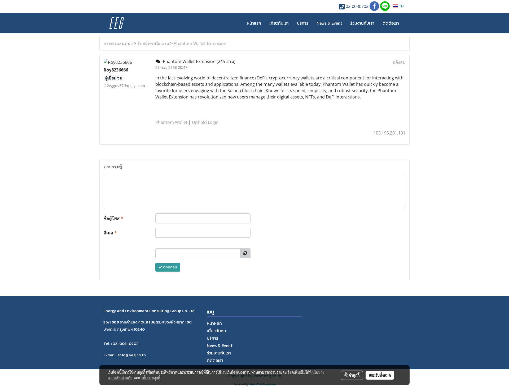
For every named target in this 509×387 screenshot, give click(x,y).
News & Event (329, 23)
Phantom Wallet (171, 122)
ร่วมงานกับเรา (362, 23)
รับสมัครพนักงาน (153, 43)
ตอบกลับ (169, 267)
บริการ (302, 23)
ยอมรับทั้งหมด (380, 375)
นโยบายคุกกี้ (151, 377)
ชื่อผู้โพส (113, 218)
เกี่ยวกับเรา (279, 23)
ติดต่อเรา (391, 23)
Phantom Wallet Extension (200, 43)
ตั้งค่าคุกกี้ (351, 375)
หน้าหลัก (214, 323)
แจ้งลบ (399, 62)
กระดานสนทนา (118, 43)
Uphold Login (205, 122)
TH (400, 6)
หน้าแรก (254, 23)
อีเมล (110, 233)
